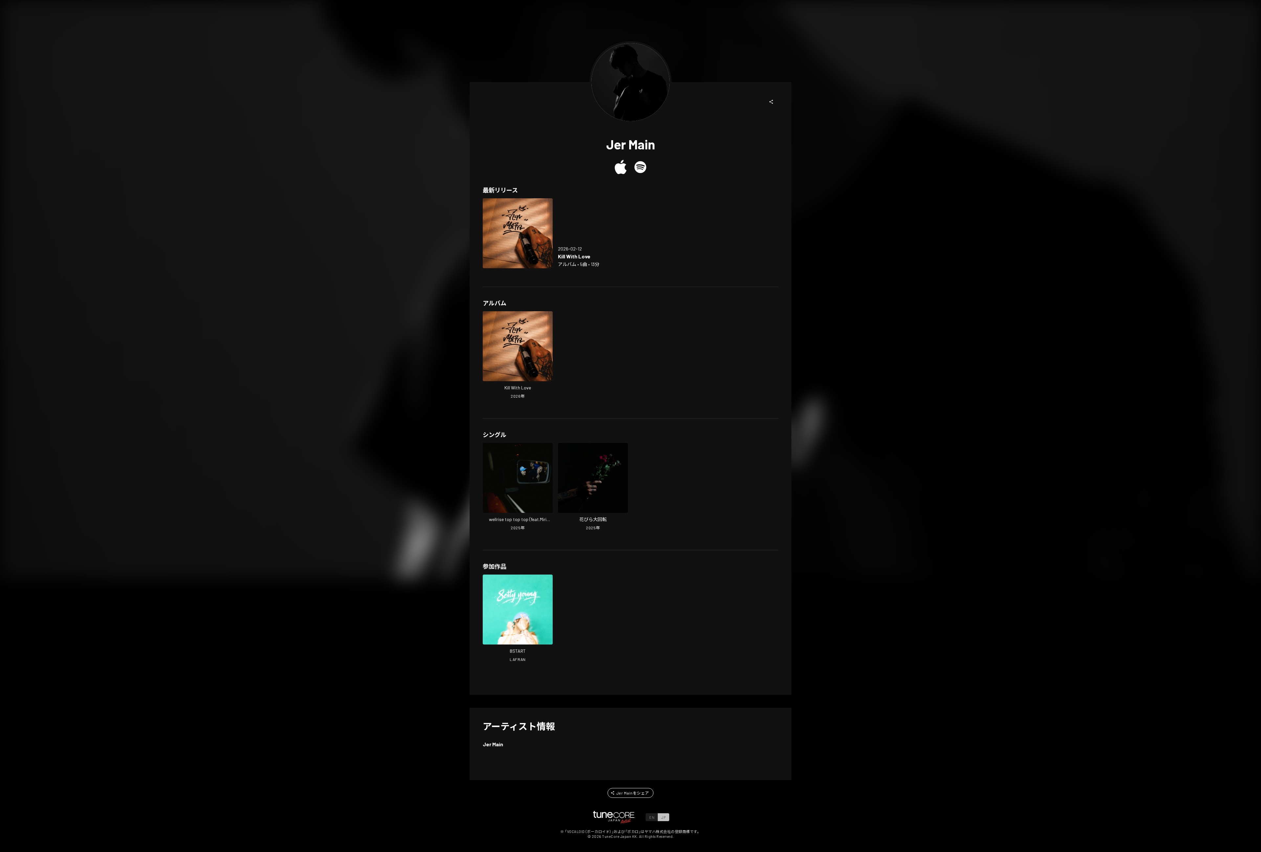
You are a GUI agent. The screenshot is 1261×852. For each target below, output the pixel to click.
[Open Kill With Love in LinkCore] (518, 233)
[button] (771, 101)
